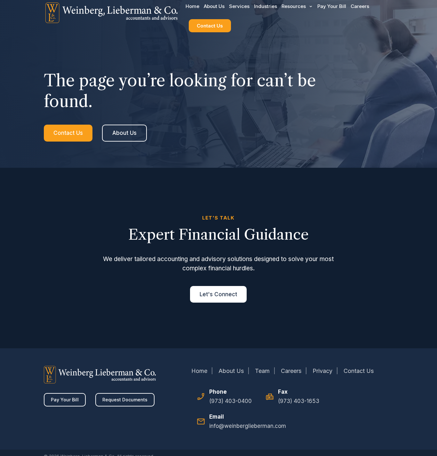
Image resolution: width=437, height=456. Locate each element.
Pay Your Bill (65, 399)
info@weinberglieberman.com (247, 426)
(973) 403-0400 (230, 401)
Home (199, 370)
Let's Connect (218, 294)
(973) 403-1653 (298, 401)
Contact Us (210, 26)
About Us (124, 133)
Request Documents (124, 399)
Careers (291, 370)
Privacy (322, 370)
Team (262, 370)
